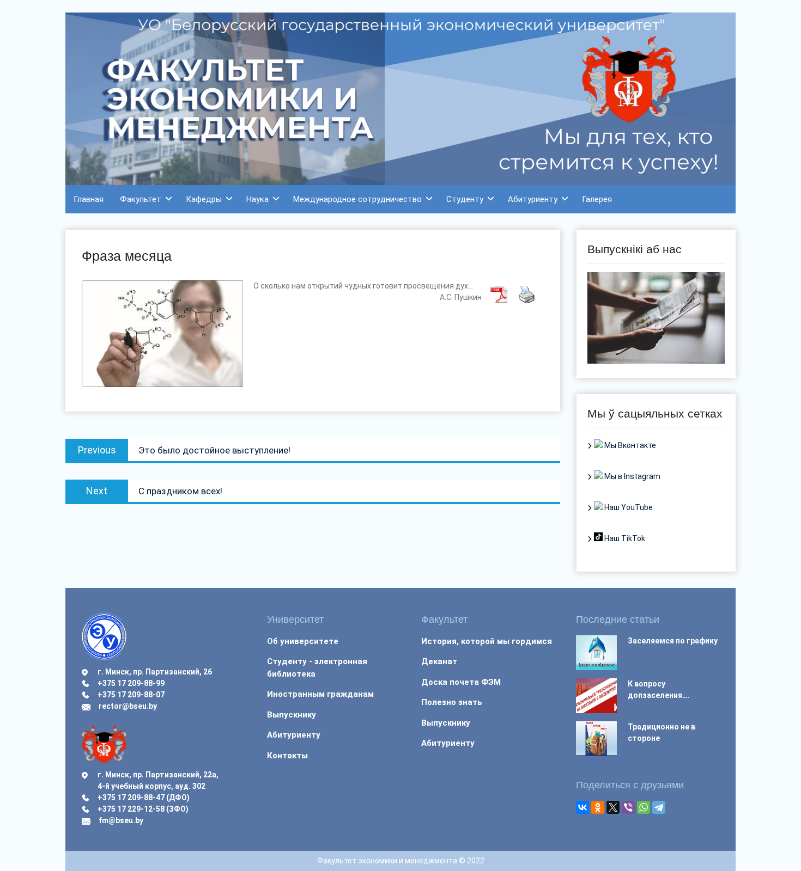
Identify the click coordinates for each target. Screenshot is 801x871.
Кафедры (204, 199)
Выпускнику (291, 715)
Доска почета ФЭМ (461, 682)
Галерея (597, 199)
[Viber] (628, 807)
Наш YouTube (628, 507)
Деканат (439, 661)
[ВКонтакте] (582, 807)
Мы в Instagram (631, 476)
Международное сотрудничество (357, 199)
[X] (613, 807)
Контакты (287, 755)
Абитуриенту (532, 199)
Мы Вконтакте (629, 445)
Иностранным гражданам (320, 694)
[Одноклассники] (597, 807)
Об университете (302, 641)
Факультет (140, 199)
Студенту (464, 199)
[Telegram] (658, 807)
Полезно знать (451, 702)
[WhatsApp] (643, 807)
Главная (89, 199)
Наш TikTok (624, 538)
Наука (257, 199)
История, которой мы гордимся (486, 641)
